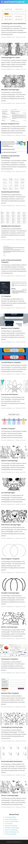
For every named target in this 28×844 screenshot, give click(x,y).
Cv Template (6, 296)
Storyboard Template (11, 825)
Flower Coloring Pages (11, 830)
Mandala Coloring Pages (10, 90)
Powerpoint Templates (9, 659)
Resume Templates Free (10, 124)
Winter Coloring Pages (9, 627)
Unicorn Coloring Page (9, 461)
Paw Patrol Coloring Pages (11, 525)
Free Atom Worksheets (9, 394)
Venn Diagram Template (10, 559)
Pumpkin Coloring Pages (10, 593)
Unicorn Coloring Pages (9, 795)
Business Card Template (10, 328)
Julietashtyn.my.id (14, 2)
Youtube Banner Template (11, 362)
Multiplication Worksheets (10, 226)
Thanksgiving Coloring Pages (12, 727)
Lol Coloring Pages (8, 493)
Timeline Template (8, 429)
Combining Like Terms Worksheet (13, 23)
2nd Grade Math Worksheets (11, 761)
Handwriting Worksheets (10, 192)
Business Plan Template (10, 693)
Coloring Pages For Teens (10, 58)
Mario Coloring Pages (11, 819)
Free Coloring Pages (10, 834)
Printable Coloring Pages (12, 827)
